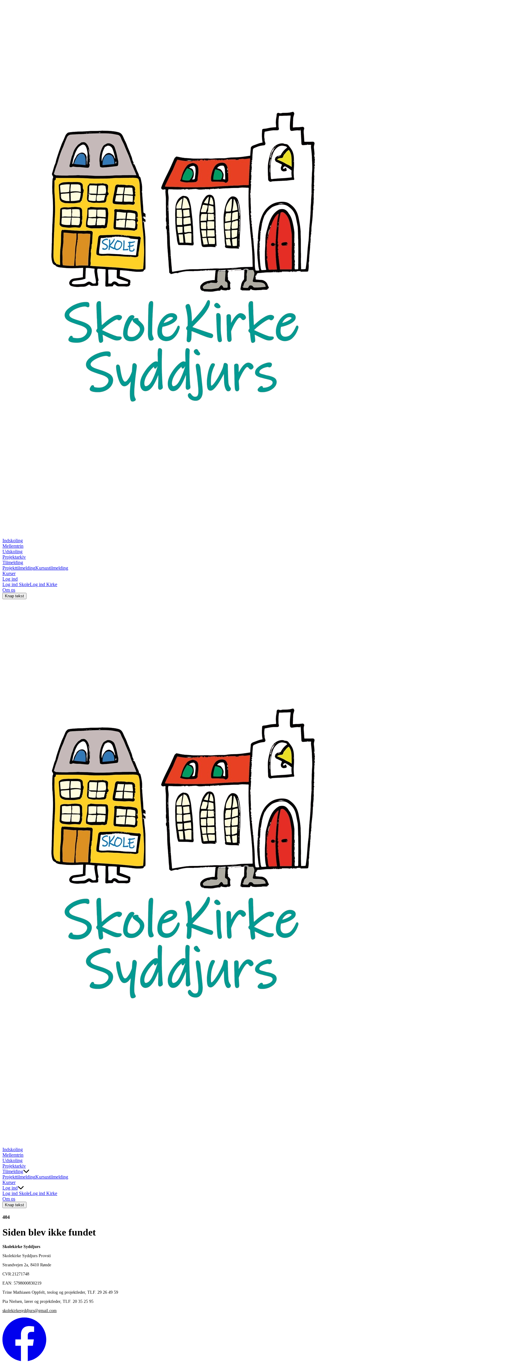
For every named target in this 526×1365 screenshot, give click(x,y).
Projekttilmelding (18, 568)
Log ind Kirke (43, 584)
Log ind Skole (16, 584)
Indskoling (12, 540)
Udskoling (12, 551)
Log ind (10, 579)
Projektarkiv (14, 557)
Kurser (9, 573)
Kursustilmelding (51, 568)
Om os (8, 589)
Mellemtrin (12, 546)
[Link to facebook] (24, 1359)
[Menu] (8, 1141)
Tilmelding (12, 562)
